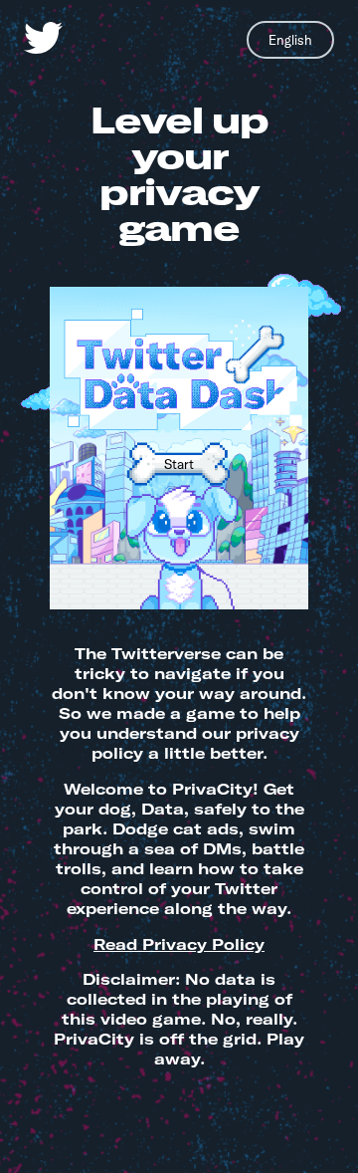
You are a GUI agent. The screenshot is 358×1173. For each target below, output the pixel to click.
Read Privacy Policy (179, 944)
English (290, 40)
